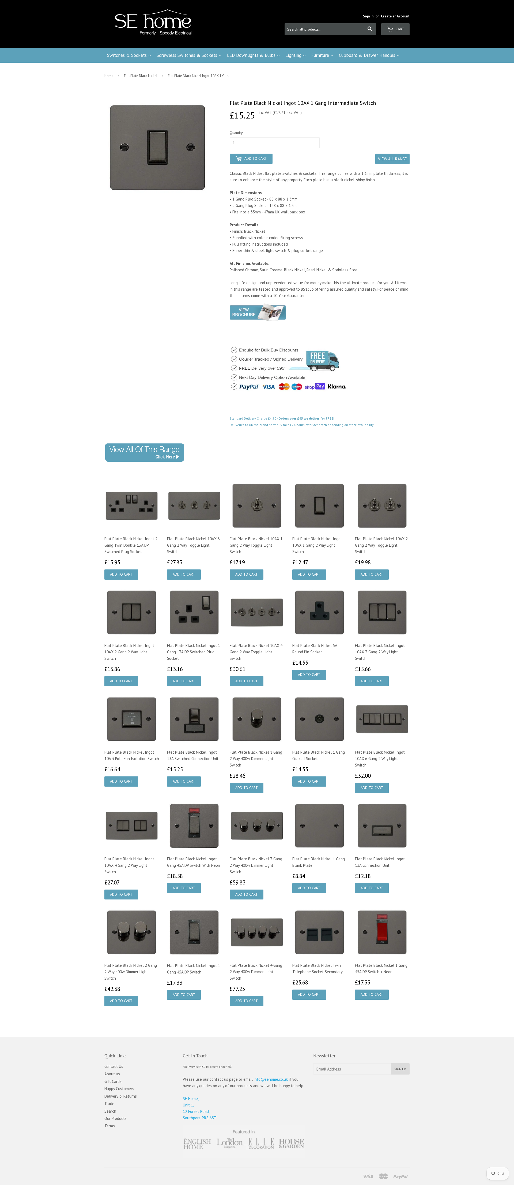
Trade (109, 1103)
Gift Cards (113, 1081)
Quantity (236, 132)
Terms (109, 1125)
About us (112, 1073)
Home (109, 75)
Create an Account (395, 16)
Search (110, 1111)
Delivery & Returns (120, 1096)
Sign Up (400, 1069)
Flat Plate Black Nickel (140, 75)
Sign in (368, 16)
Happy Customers (119, 1088)
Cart (399, 29)
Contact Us (113, 1066)
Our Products (115, 1118)
